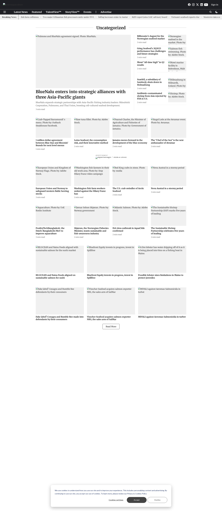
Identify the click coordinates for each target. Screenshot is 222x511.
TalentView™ (53, 12)
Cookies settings (116, 500)
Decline (157, 500)
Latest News (21, 12)
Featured (37, 12)
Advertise (106, 12)
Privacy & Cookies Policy (137, 494)
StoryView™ (72, 12)
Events (87, 12)
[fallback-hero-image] (83, 61)
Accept (137, 500)
